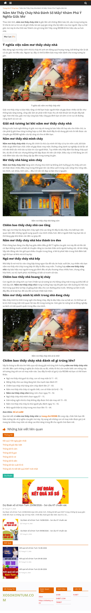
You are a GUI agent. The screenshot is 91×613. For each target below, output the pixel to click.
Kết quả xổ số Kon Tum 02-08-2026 (33, 569)
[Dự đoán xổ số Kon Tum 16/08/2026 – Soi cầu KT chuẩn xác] (11, 520)
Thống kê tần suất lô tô (13, 465)
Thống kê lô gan (10, 453)
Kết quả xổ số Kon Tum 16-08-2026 (33, 548)
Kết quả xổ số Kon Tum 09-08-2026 (33, 558)
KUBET (75, 595)
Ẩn (13, 37)
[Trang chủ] (5, 2)
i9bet (41, 597)
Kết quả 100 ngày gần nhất (14, 440)
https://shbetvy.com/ (21, 612)
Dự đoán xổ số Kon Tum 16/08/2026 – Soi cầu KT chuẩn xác (43, 520)
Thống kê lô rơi (9, 457)
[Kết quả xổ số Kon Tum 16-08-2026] (11, 548)
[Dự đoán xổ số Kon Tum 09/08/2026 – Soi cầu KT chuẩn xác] (11, 531)
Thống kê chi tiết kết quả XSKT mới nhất (20, 469)
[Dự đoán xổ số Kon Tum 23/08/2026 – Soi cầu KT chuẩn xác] (45, 481)
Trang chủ (6, 8)
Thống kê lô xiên (10, 461)
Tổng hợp (14, 8)
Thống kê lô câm (10, 449)
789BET (59, 602)
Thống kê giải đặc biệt (12, 445)
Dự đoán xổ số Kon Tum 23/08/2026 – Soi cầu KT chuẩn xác (35, 505)
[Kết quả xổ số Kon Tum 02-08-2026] (11, 569)
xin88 (58, 595)
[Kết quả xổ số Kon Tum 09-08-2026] (11, 559)
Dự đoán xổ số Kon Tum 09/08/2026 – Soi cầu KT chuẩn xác (43, 531)
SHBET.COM (61, 598)
